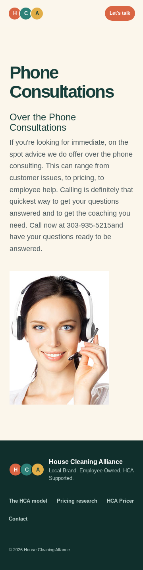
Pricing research (77, 501)
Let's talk (120, 13)
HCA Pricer (120, 501)
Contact (18, 519)
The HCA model (28, 501)
